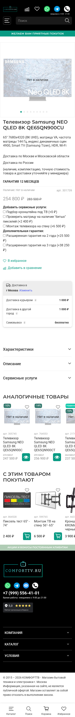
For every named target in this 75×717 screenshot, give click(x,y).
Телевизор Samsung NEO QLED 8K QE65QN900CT (44, 444)
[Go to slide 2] (24, 112)
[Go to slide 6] (37, 112)
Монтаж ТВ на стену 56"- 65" (44, 523)
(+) (36, 238)
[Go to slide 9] (46, 112)
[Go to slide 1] (21, 112)
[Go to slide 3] (27, 112)
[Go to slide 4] (30, 112)
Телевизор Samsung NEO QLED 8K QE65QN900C (13, 444)
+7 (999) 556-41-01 (21, 593)
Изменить (25, 290)
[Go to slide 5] (34, 112)
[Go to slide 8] (43, 112)
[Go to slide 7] (40, 112)
